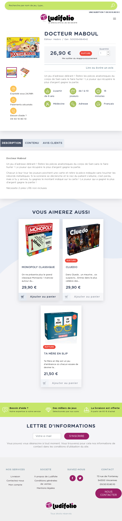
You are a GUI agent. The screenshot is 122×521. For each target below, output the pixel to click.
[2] (48, 68)
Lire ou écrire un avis (99, 68)
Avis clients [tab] (52, 143)
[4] (53, 68)
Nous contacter (108, 493)
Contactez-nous (15, 481)
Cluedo (71, 267)
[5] (55, 68)
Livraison (15, 476)
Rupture (85, 53)
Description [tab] (11, 143)
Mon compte (15, 485)
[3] (50, 68)
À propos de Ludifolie (46, 476)
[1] (45, 68)
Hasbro (57, 39)
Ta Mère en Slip (56, 353)
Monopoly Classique (38, 267)
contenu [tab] (32, 143)
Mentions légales (46, 488)
